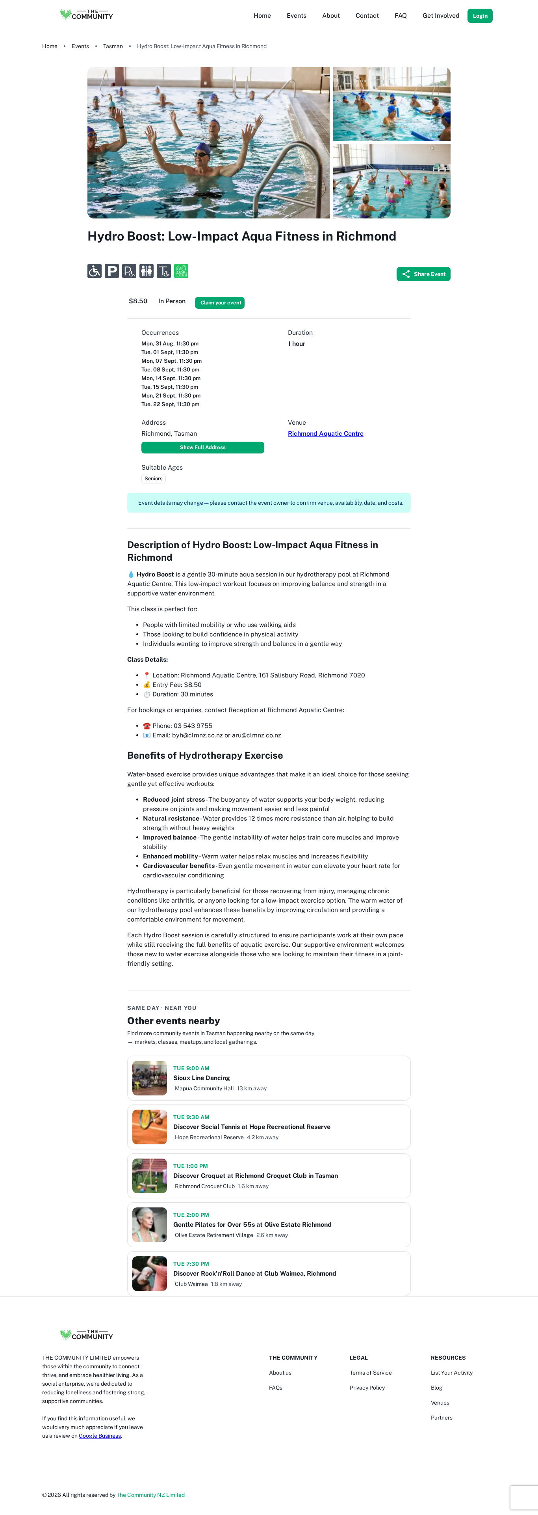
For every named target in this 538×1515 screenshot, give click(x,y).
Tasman (113, 46)
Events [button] (296, 15)
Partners (442, 1417)
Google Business (100, 1436)
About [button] (331, 15)
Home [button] (262, 15)
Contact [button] (367, 15)
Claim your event (220, 303)
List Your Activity (452, 1372)
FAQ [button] (401, 15)
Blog (437, 1387)
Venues (440, 1402)
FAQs (275, 1387)
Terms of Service (371, 1372)
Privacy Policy (367, 1387)
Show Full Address (203, 447)
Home (50, 46)
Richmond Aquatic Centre (326, 433)
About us (280, 1372)
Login (480, 16)
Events (80, 46)
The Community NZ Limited (151, 1495)
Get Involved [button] (441, 15)
